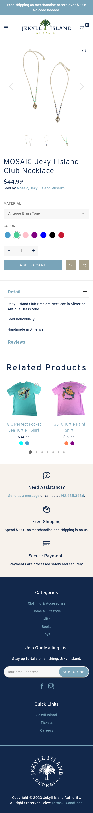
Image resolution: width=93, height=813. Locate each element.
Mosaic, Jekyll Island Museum (41, 188)
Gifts (46, 619)
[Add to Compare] (84, 265)
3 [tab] (42, 452)
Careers (46, 730)
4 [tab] (47, 452)
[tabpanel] (24, 412)
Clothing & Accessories (46, 603)
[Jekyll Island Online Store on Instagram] (51, 686)
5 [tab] (53, 452)
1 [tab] (30, 452)
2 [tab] (36, 452)
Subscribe (74, 672)
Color (9, 226)
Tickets (47, 723)
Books (46, 626)
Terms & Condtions (67, 803)
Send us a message (23, 496)
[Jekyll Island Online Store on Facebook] (42, 686)
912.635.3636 (72, 496)
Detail (14, 291)
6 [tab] (58, 452)
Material (12, 203)
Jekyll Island (46, 715)
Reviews (16, 342)
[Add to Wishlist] (71, 265)
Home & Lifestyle (46, 611)
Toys (46, 634)
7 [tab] (63, 452)
